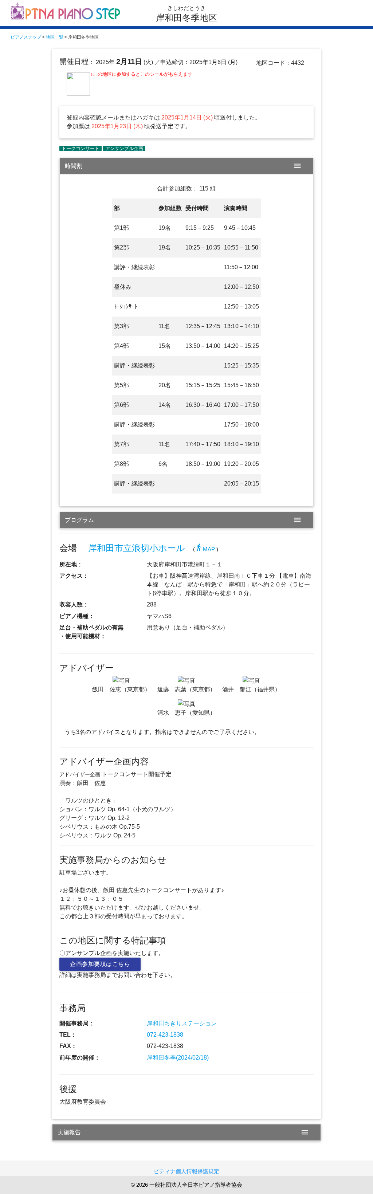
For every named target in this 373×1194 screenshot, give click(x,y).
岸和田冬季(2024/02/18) (178, 1057)
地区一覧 (54, 37)
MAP (205, 549)
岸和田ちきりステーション (182, 1023)
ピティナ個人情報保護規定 (186, 1171)
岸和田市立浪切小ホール (136, 548)
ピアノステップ (26, 37)
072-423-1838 (165, 1035)
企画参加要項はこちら (100, 964)
